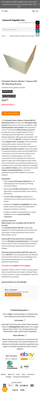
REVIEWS (9, 377)
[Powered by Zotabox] (37, 35)
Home (3, 36)
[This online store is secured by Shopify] (24, 369)
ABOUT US (11, 374)
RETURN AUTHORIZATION (21, 377)
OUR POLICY (31, 374)
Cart (36, 11)
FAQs (23, 374)
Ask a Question (14, 295)
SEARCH (3, 374)
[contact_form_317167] (4, 389)
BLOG (18, 374)
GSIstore (19, 382)
